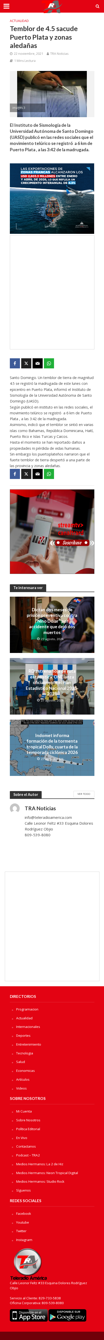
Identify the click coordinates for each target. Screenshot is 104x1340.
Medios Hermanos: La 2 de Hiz (39, 1164)
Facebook (23, 1213)
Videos (21, 1088)
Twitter (21, 1231)
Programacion (27, 1009)
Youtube (22, 1222)
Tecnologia (24, 1053)
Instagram (24, 1239)
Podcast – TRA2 (28, 1155)
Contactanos (26, 1146)
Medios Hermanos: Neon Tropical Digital (47, 1173)
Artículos (23, 1079)
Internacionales (28, 1026)
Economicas (25, 1070)
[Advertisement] (52, 292)
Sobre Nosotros (28, 1120)
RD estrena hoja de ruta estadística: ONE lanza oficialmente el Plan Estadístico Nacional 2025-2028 (52, 682)
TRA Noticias (59, 54)
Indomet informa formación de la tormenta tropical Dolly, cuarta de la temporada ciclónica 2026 (52, 744)
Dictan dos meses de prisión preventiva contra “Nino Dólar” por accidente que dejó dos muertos (52, 621)
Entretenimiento (28, 1044)
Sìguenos (23, 1190)
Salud (20, 1061)
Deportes (23, 1035)
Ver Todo (83, 794)
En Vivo (21, 1137)
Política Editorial (28, 1129)
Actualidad (19, 21)
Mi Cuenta (24, 1111)
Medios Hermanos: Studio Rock (40, 1181)
